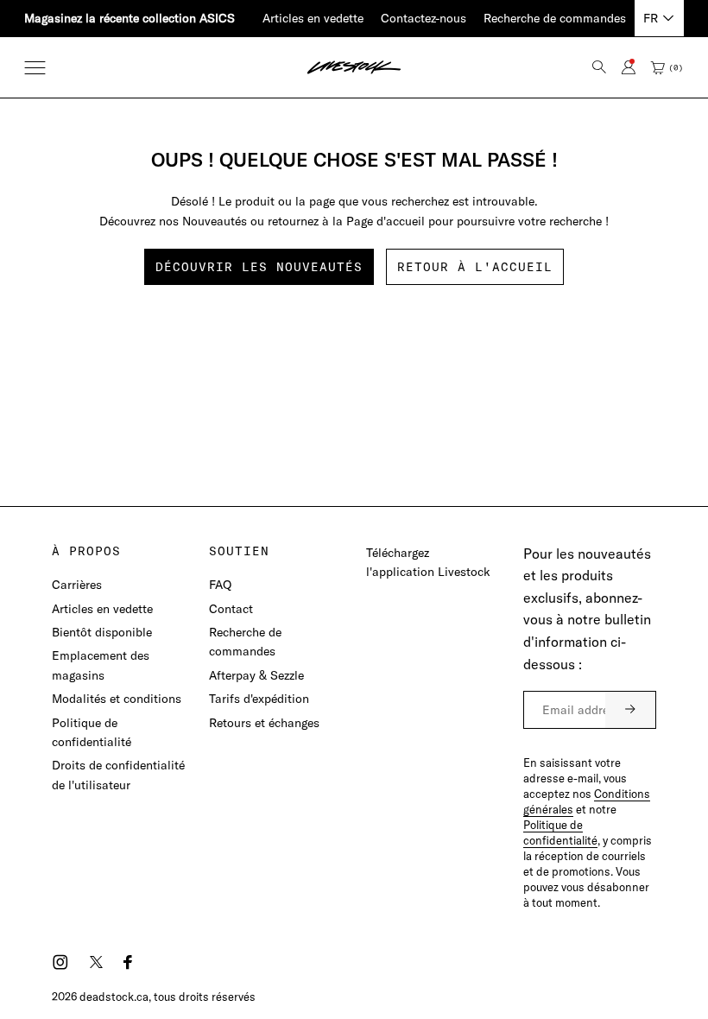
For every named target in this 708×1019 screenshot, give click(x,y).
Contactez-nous (423, 18)
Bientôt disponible (102, 632)
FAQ (220, 584)
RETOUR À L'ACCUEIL (475, 267)
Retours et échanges (264, 723)
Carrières (77, 584)
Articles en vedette (312, 18)
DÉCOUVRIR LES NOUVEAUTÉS (259, 267)
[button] (35, 68)
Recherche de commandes (555, 18)
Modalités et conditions (116, 698)
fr (650, 18)
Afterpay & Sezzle (256, 675)
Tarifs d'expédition (259, 698)
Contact (231, 609)
